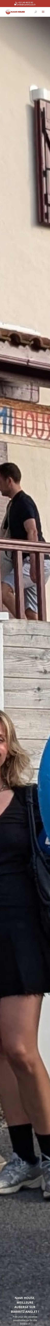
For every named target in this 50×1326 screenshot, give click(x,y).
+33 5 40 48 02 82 (25, 2)
